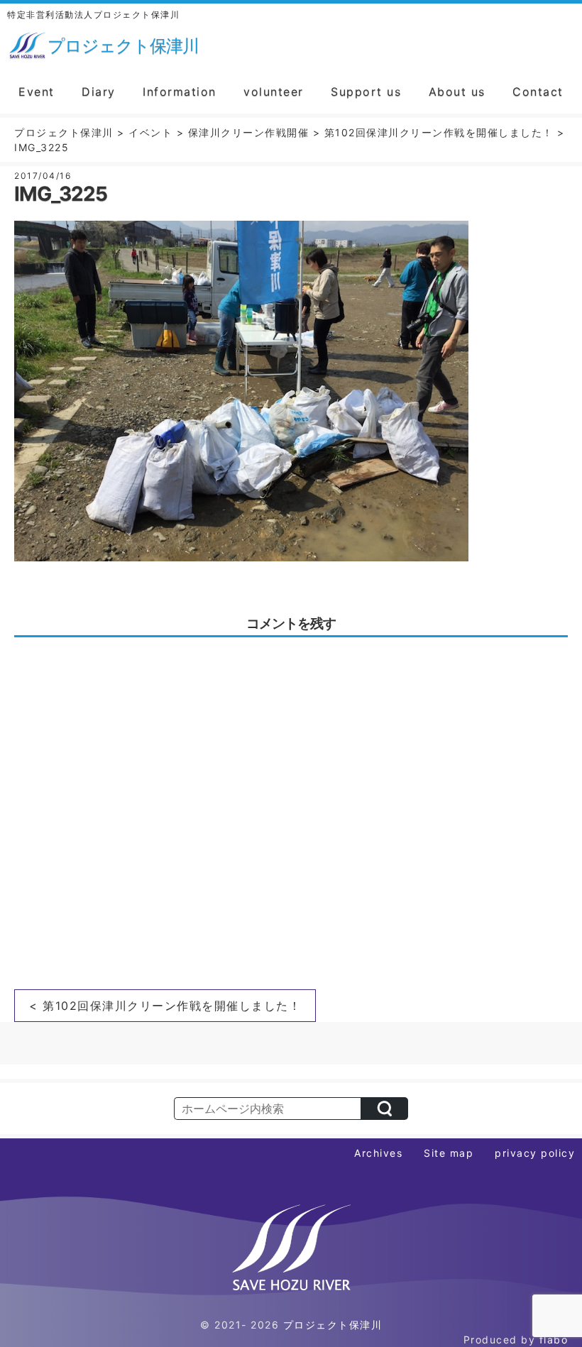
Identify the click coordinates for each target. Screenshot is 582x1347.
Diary (99, 91)
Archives (378, 1153)
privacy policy (535, 1153)
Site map (448, 1153)
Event (36, 91)
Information (179, 91)
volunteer (273, 91)
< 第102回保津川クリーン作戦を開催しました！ (165, 1006)
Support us (366, 91)
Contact (538, 91)
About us (457, 91)
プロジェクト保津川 (333, 1325)
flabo (554, 1340)
